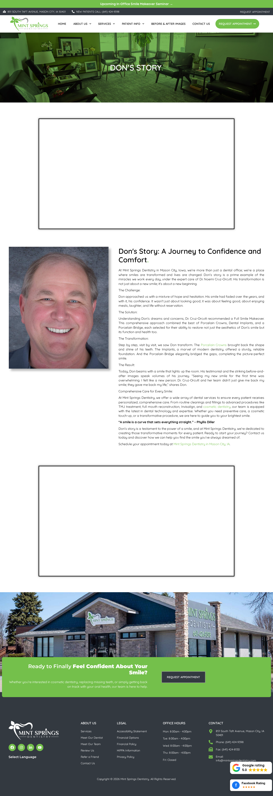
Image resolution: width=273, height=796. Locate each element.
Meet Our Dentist (92, 737)
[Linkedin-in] (30, 747)
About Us (80, 24)
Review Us (87, 750)
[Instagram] (21, 747)
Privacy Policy (125, 757)
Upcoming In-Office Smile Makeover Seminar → (136, 4)
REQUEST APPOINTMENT (255, 11)
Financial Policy (126, 744)
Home (62, 24)
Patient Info (131, 24)
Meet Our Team (91, 744)
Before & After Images (168, 24)
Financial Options (128, 737)
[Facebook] (12, 747)
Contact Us (201, 24)
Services (104, 24)
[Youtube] (39, 747)
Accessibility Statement (132, 731)
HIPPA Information (128, 750)
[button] (251, 768)
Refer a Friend (90, 757)
